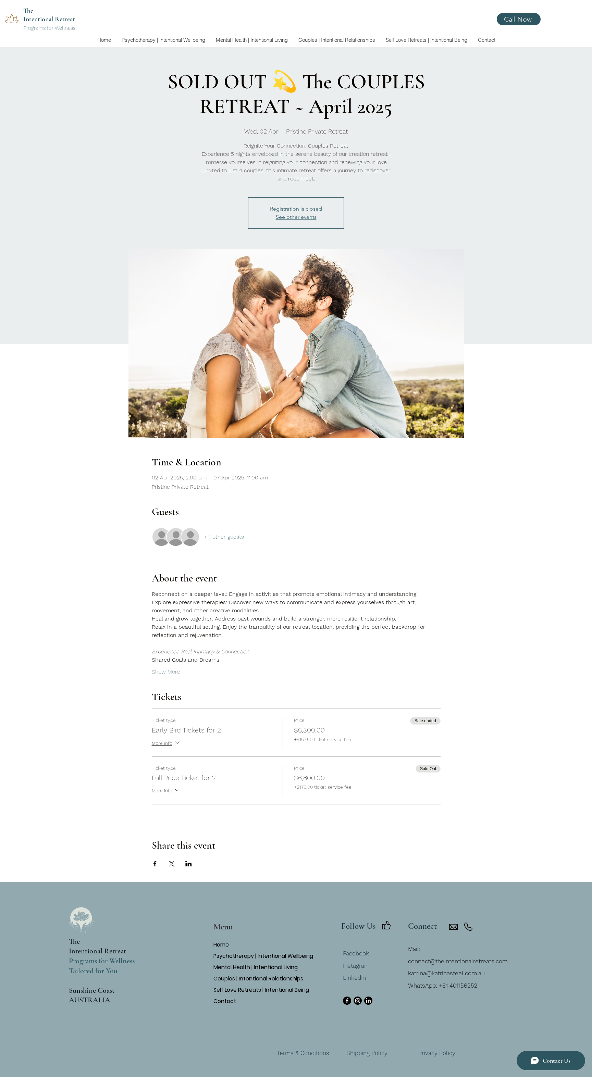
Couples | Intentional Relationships (253, 978)
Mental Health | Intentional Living (253, 967)
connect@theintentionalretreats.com (458, 961)
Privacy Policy (436, 1053)
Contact (224, 1001)
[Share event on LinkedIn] (188, 863)
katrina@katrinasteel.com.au (446, 973)
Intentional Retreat (97, 951)
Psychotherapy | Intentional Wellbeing (253, 956)
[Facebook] (347, 1001)
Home (221, 945)
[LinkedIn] (368, 1001)
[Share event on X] (172, 863)
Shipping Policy (366, 1053)
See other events (296, 217)
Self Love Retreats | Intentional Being (253, 990)
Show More (166, 671)
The (74, 941)
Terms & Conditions (303, 1053)
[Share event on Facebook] (155, 863)
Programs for (39, 28)
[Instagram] (358, 1001)
